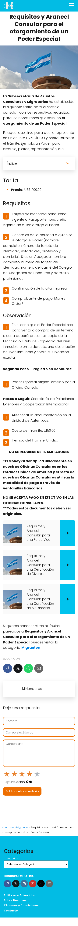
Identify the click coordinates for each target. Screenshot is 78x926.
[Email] (38, 668)
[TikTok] (41, 883)
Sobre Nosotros (15, 900)
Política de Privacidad (19, 895)
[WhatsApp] (28, 668)
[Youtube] (32, 883)
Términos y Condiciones (21, 905)
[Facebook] (7, 668)
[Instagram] (24, 883)
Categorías (11, 858)
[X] (18, 668)
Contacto (11, 910)
